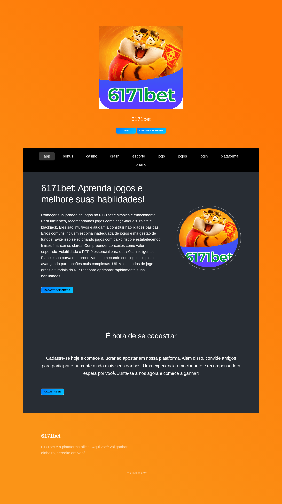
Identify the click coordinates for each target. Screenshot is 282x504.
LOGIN (126, 130)
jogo (161, 156)
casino (91, 156)
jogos (182, 156)
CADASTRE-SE (52, 391)
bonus (68, 156)
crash (114, 156)
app (47, 156)
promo (141, 164)
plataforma (229, 156)
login (204, 156)
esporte (138, 156)
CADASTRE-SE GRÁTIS (151, 130)
